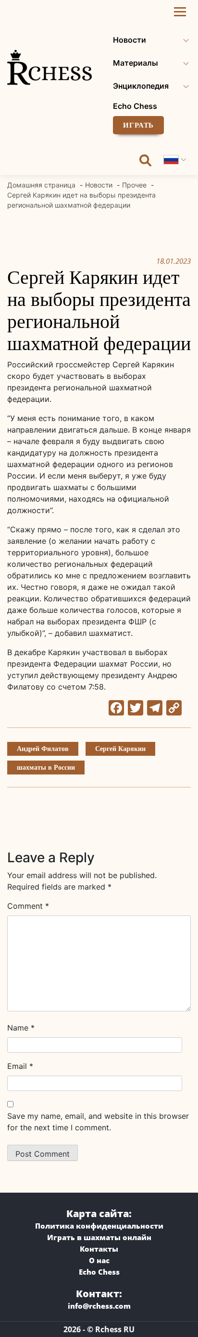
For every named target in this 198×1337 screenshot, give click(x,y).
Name (21, 1027)
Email (20, 1066)
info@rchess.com (99, 1306)
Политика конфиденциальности (99, 1226)
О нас (99, 1260)
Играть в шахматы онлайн (99, 1237)
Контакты (99, 1249)
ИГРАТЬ (138, 125)
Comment (28, 906)
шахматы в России (46, 767)
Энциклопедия (141, 86)
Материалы (135, 63)
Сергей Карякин (120, 748)
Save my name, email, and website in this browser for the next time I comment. (98, 1121)
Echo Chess (135, 106)
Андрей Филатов (43, 748)
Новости (129, 40)
